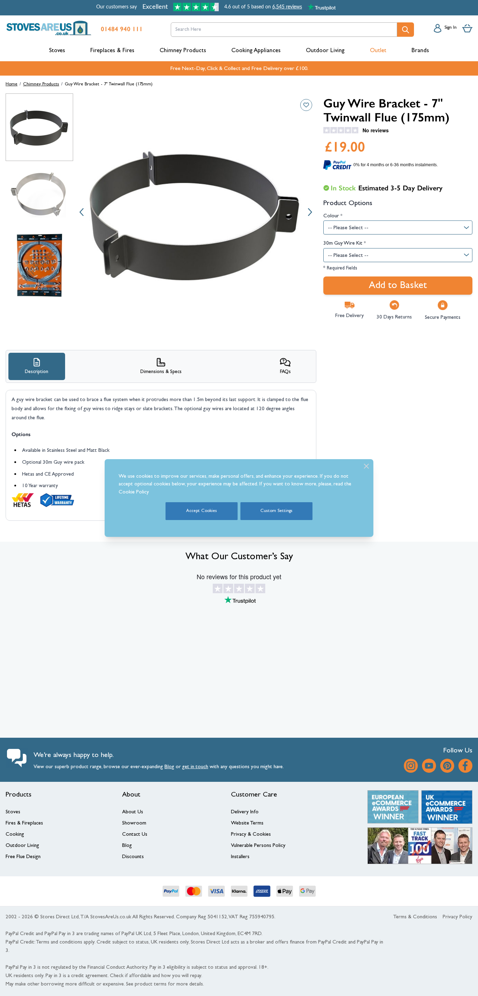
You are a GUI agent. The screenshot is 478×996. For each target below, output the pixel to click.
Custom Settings (276, 511)
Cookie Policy (134, 492)
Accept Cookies (201, 511)
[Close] (366, 466)
